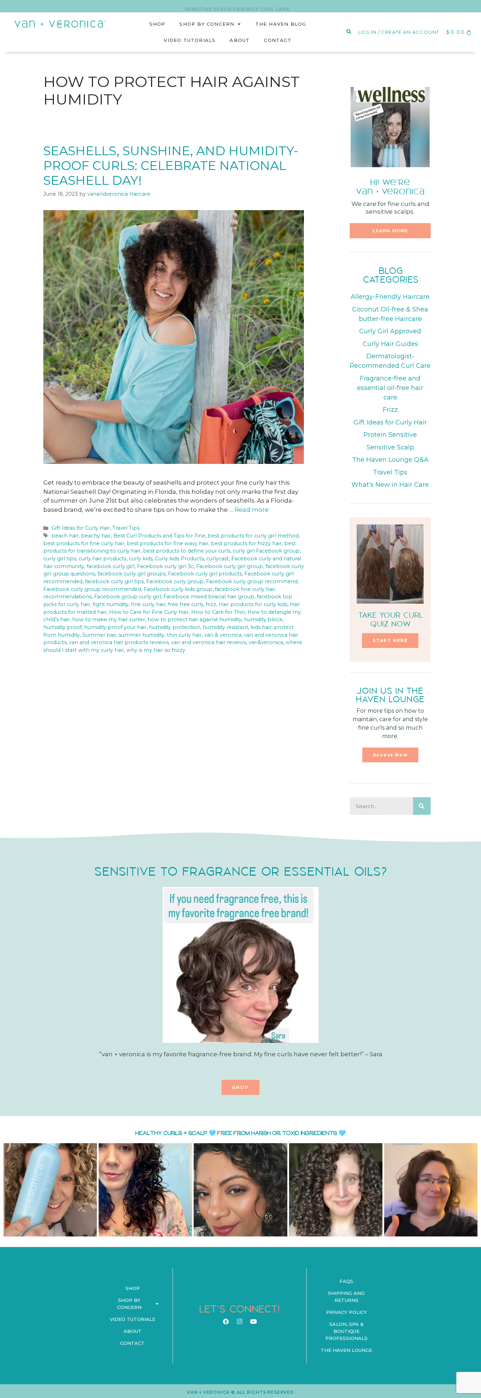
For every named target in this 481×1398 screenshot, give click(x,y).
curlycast (217, 558)
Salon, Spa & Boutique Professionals (346, 1331)
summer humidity (141, 635)
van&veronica (266, 642)
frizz (211, 604)
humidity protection (174, 627)
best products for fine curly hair (83, 543)
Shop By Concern (206, 24)
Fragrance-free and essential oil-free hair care (390, 387)
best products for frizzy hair (246, 543)
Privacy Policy (346, 1312)
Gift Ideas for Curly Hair (80, 528)
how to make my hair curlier (108, 619)
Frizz (390, 410)
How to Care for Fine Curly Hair (149, 612)
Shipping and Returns (346, 1296)
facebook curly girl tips (114, 581)
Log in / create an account (398, 32)
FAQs (346, 1281)
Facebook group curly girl (127, 596)
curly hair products (102, 558)
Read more (252, 509)
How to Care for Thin (218, 612)
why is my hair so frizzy (155, 650)
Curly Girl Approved (390, 331)
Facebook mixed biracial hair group (208, 596)
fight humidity (111, 604)
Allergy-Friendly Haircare (390, 297)
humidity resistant (225, 627)
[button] (390, 230)
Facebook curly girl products (205, 574)
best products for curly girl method (253, 536)
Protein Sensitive (390, 435)
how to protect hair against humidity (195, 619)
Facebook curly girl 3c (165, 566)
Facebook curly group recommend (252, 581)
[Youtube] (253, 1322)
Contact (277, 40)
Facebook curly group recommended (92, 589)
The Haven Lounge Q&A (390, 460)
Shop (157, 24)
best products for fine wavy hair (167, 543)
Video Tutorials (189, 40)
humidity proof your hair (115, 627)
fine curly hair (148, 604)
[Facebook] (226, 1322)
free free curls (185, 604)
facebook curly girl (111, 566)
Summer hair (99, 635)
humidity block (263, 619)
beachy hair (96, 536)
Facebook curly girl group (229, 566)
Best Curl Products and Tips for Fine (159, 536)
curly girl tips (59, 558)
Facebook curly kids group (178, 589)
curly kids (140, 558)
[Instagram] (239, 1322)
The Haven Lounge (346, 1350)
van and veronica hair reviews (208, 642)
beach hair (65, 536)
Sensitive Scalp (390, 447)
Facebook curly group (175, 581)
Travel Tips (125, 528)
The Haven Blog (280, 24)
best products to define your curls (186, 551)
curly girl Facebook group (266, 551)
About (240, 40)
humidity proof (62, 627)
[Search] (422, 806)
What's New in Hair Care (390, 485)
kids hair (261, 627)
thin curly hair (184, 635)
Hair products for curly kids (253, 604)
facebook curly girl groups (131, 574)
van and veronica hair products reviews (119, 642)
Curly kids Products (179, 558)
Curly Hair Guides (390, 344)
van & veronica (223, 635)
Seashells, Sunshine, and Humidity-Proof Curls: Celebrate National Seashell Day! (170, 165)
